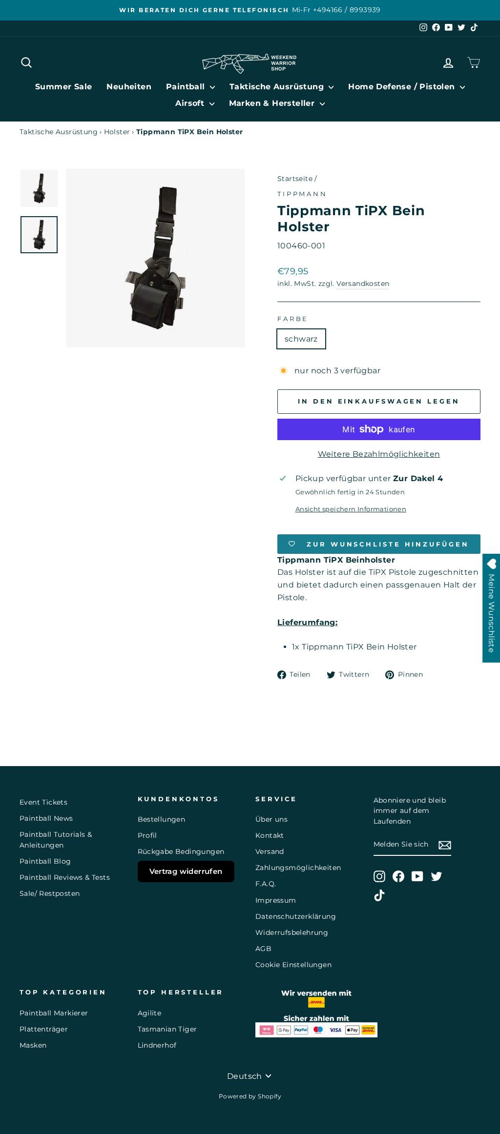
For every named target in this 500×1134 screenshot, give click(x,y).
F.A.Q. (265, 884)
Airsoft (191, 103)
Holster (117, 132)
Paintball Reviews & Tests (65, 877)
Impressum (275, 900)
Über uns (271, 819)
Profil (147, 835)
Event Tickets (43, 802)
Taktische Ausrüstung (277, 86)
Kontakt (269, 835)
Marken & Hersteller (273, 103)
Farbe (293, 319)
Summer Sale (63, 86)
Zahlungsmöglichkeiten (298, 867)
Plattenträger (44, 1029)
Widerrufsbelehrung (291, 932)
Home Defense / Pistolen (403, 86)
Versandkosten (362, 283)
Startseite (294, 178)
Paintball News (46, 818)
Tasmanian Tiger (167, 1029)
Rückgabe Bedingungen (181, 851)
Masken (33, 1045)
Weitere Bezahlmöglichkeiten (379, 454)
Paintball (187, 86)
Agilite (150, 1013)
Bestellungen (162, 819)
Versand (269, 851)
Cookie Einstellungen (293, 965)
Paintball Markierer (54, 1013)
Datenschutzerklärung (295, 916)
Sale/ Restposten (50, 893)
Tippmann (302, 194)
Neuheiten (128, 86)
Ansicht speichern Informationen (350, 509)
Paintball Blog (45, 861)
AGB (263, 948)
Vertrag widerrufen (186, 871)
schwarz (301, 339)
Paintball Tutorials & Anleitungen (56, 839)
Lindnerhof (157, 1045)
